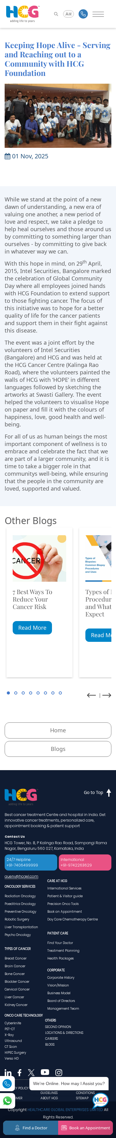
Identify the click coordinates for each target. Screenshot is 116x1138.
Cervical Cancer (17, 989)
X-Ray (9, 1035)
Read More (32, 627)
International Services (64, 888)
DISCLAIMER (13, 1098)
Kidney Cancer (16, 1005)
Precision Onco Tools (63, 904)
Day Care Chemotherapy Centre (72, 919)
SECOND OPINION (58, 1027)
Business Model (59, 993)
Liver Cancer (14, 997)
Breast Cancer (16, 958)
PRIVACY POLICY (16, 1088)
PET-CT (10, 1029)
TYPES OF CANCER (18, 948)
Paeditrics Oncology (20, 904)
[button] (8, 693)
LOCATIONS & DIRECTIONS (64, 1032)
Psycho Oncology (18, 935)
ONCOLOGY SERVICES (20, 886)
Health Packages (60, 958)
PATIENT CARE (57, 933)
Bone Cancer (15, 974)
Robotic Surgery (17, 919)
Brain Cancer (15, 966)
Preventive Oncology (20, 911)
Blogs (58, 748)
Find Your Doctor (60, 943)
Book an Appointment (64, 911)
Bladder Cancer (17, 981)
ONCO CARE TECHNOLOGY (24, 1015)
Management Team (63, 1008)
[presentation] (91, 695)
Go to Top (93, 792)
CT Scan (11, 1046)
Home (58, 730)
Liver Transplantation (21, 927)
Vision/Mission (58, 985)
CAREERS (51, 1038)
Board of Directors (61, 1001)
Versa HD (12, 1058)
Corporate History (60, 977)
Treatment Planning (63, 950)
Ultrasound (13, 1041)
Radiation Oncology (20, 896)
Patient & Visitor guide (65, 896)
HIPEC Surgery (15, 1052)
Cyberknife (13, 1023)
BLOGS (49, 1044)
